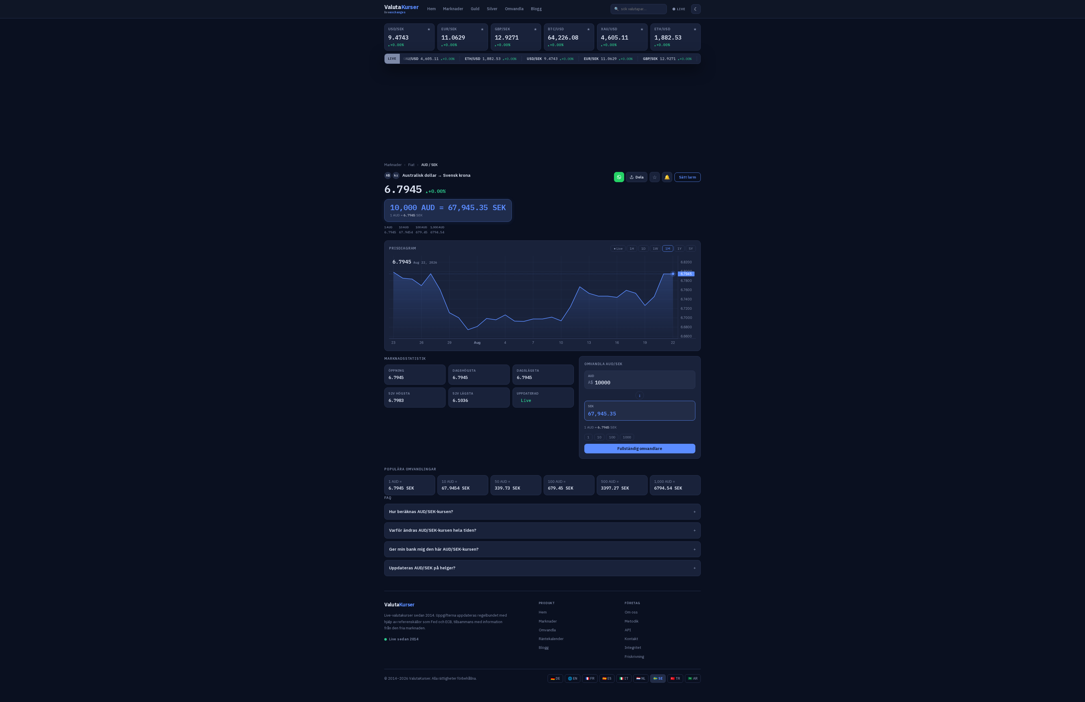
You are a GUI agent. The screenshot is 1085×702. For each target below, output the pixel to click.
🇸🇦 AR (693, 678)
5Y (691, 248)
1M (667, 248)
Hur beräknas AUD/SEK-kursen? (421, 511)
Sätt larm (687, 177)
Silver (492, 8)
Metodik (632, 621)
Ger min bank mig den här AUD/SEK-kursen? (434, 549)
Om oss (631, 612)
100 (612, 437)
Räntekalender (551, 638)
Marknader (453, 8)
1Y (680, 248)
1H (632, 248)
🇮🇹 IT (623, 678)
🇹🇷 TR (675, 678)
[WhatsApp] (619, 177)
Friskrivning (634, 656)
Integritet (633, 647)
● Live (618, 248)
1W (655, 248)
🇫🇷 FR (589, 678)
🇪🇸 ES (606, 678)
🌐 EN (572, 678)
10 (599, 437)
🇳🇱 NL (640, 678)
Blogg (536, 8)
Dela (639, 177)
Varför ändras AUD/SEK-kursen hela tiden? (432, 530)
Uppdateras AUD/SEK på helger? (422, 567)
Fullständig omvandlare (639, 448)
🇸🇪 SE (658, 678)
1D (643, 248)
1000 (627, 437)
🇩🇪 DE (555, 678)
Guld (475, 8)
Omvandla (514, 8)
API (628, 629)
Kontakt (631, 638)
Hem (431, 8)
